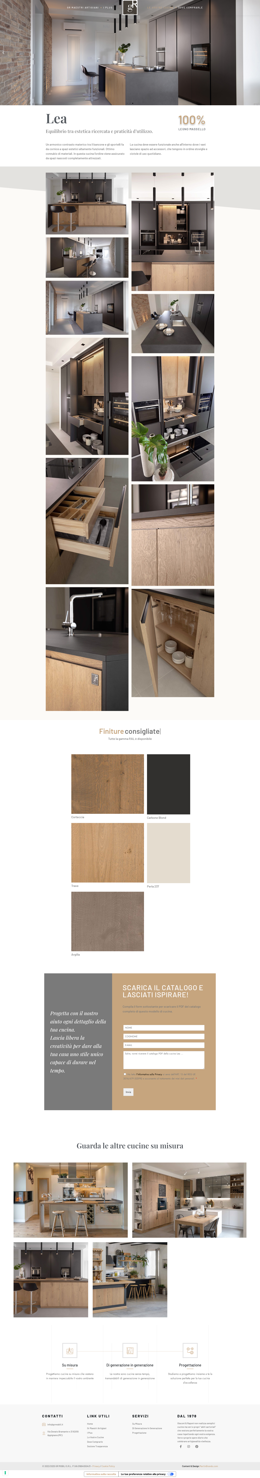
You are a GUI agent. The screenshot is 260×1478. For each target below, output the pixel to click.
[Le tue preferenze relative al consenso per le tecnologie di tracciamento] (5, 1473)
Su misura (70, 1365)
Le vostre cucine (95, 1437)
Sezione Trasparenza (97, 1446)
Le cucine (160, 7)
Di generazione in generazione (129, 1365)
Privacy (96, 1466)
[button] (3, 53)
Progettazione (190, 1365)
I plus (89, 1432)
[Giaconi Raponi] (130, 7)
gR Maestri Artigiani (83, 7)
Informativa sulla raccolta (101, 1474)
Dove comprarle (190, 7)
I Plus (108, 7)
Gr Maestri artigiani (96, 1428)
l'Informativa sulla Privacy (149, 1074)
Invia (128, 1092)
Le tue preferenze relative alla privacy (143, 1474)
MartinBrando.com (208, 1466)
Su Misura (137, 1423)
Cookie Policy (108, 1466)
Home (90, 1423)
